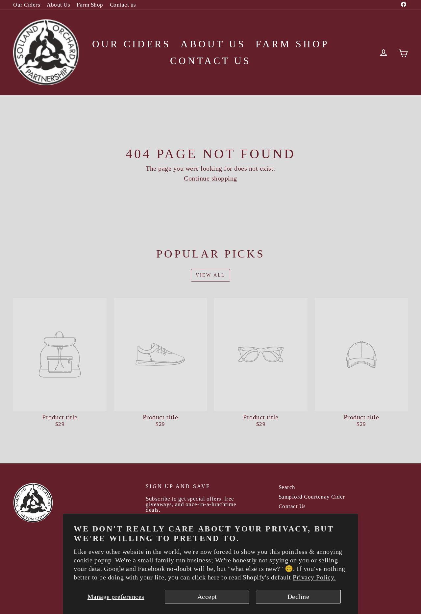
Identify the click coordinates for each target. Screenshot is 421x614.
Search (287, 487)
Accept (207, 596)
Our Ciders (26, 5)
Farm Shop (90, 5)
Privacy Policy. (314, 577)
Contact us (123, 5)
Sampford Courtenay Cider (312, 497)
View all (210, 275)
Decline (298, 596)
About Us (58, 5)
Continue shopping (210, 178)
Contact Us (292, 506)
